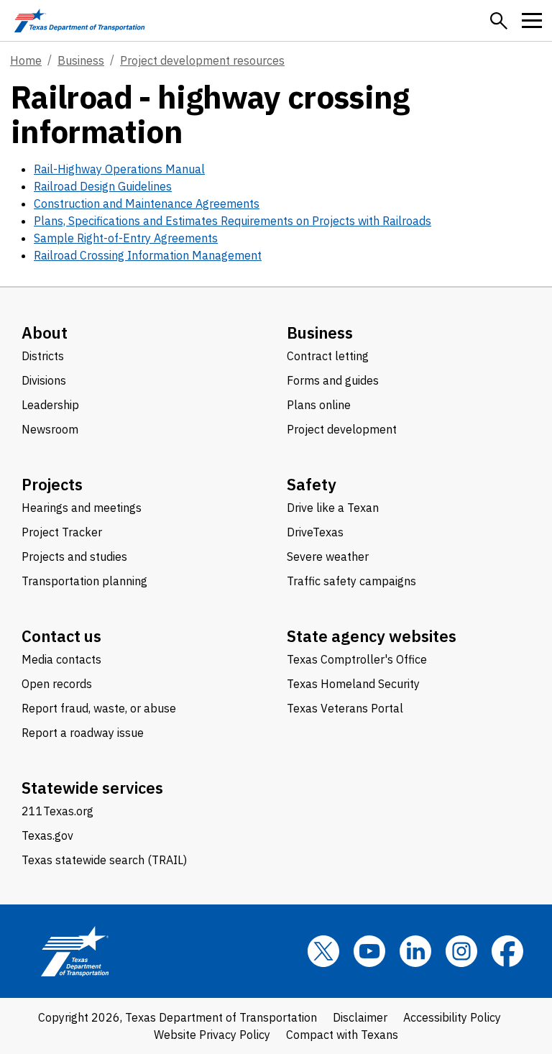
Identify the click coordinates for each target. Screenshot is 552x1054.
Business (81, 60)
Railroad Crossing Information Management (148, 255)
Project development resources (202, 60)
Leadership (50, 405)
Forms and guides (333, 380)
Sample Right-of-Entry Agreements (126, 238)
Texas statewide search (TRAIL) (104, 860)
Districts (43, 356)
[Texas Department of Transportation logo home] (79, 20)
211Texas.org (57, 811)
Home (26, 60)
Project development (342, 429)
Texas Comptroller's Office (357, 659)
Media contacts (61, 659)
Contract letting (328, 356)
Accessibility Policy (452, 1017)
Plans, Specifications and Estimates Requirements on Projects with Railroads (232, 221)
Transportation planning (84, 581)
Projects (52, 484)
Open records (57, 684)
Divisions (44, 380)
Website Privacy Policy (212, 1034)
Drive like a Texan (333, 507)
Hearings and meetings (82, 507)
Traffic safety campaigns (351, 581)
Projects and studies (74, 556)
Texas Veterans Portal (345, 708)
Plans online (319, 405)
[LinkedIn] (415, 951)
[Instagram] (461, 951)
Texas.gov (47, 835)
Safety (311, 484)
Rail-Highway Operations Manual (119, 169)
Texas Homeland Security (353, 684)
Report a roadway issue (83, 732)
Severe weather (328, 556)
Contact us (61, 635)
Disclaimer (360, 1017)
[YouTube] (369, 951)
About (45, 332)
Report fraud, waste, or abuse (99, 708)
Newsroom (50, 429)
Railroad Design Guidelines (103, 186)
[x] (323, 951)
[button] (499, 21)
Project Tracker (62, 532)
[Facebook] (507, 951)
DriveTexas (315, 532)
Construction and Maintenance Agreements (146, 203)
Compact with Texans (342, 1034)
